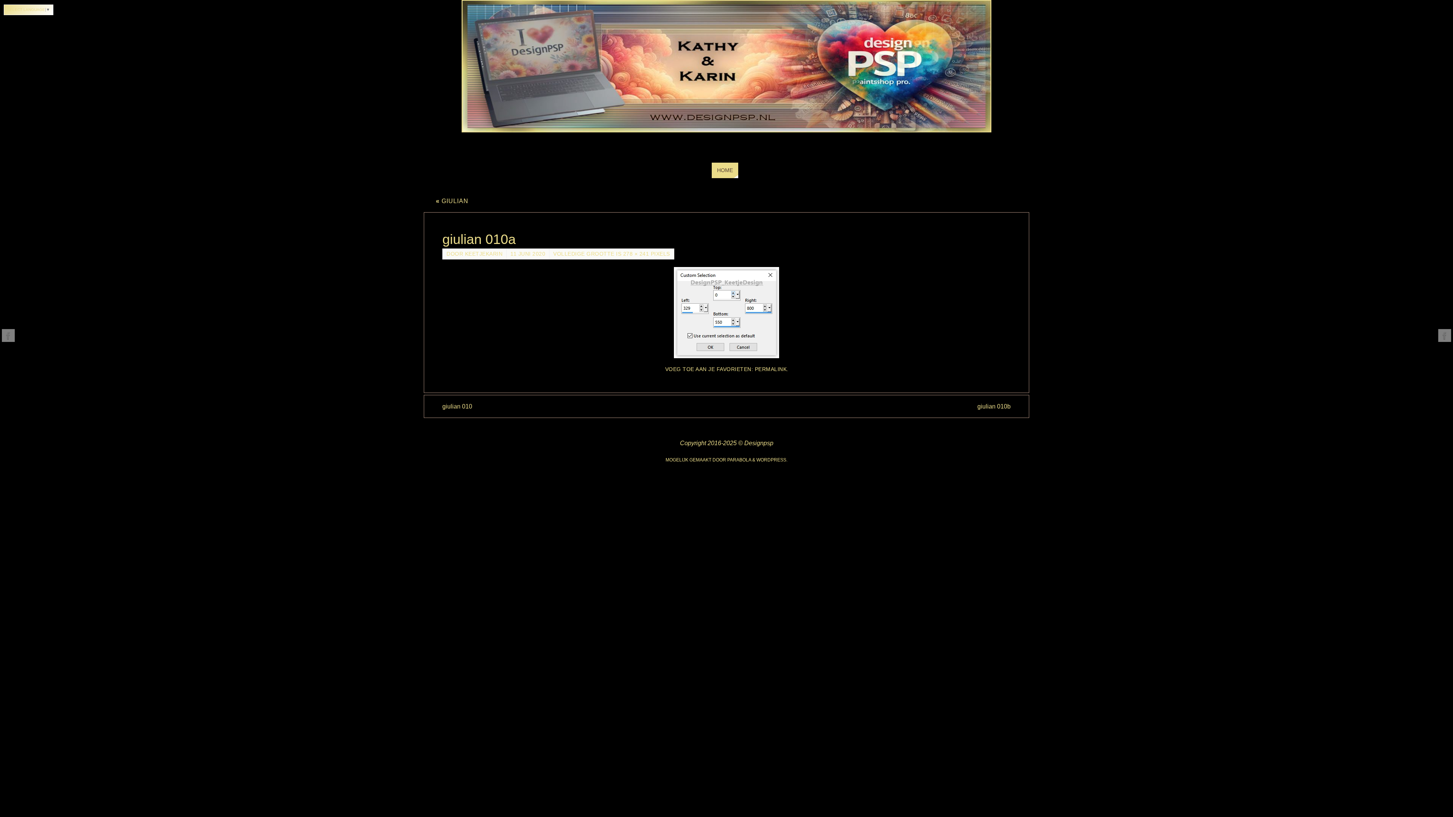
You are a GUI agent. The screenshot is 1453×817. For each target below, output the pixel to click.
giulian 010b (994, 406)
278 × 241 (636, 254)
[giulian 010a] (726, 312)
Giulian (452, 201)
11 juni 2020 (527, 254)
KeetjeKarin (484, 254)
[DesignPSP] (8, 335)
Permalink (771, 369)
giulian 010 (457, 406)
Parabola (739, 460)
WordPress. (771, 460)
